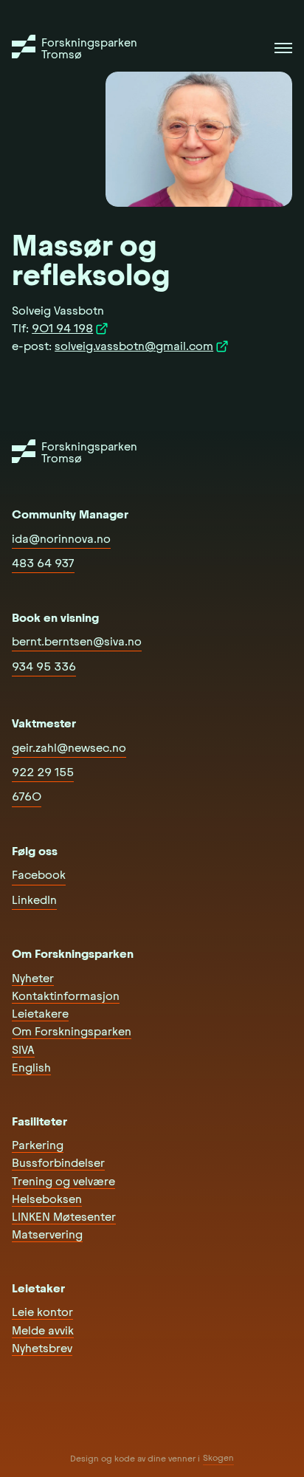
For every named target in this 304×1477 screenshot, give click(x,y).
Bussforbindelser (58, 1163)
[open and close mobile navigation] (283, 48)
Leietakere (40, 1014)
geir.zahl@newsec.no (69, 748)
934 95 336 (44, 666)
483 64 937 (43, 563)
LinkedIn (34, 900)
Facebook (39, 875)
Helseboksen (47, 1199)
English (31, 1067)
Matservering (47, 1234)
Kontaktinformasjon (66, 996)
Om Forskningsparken (71, 1031)
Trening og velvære (63, 1181)
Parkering (37, 1145)
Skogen (218, 1458)
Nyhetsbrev (42, 1348)
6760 (26, 796)
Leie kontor (42, 1312)
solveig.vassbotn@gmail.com (134, 346)
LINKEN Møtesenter (64, 1217)
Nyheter (33, 978)
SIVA (23, 1050)
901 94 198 (62, 328)
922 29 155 (43, 772)
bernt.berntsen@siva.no (77, 641)
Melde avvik (43, 1330)
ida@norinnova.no (61, 539)
